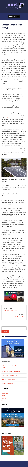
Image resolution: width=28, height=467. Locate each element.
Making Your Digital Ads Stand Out (9, 375)
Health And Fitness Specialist (10, 310)
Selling (2, 400)
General (3, 397)
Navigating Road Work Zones (7, 383)
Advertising (4, 392)
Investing (3, 398)
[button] (14, 16)
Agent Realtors (4, 393)
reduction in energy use (11, 118)
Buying (3, 395)
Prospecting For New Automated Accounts (10, 371)
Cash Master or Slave (19, 316)
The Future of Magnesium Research (9, 379)
